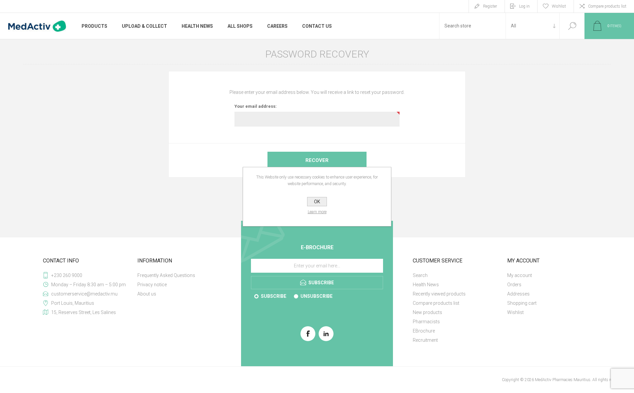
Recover (317, 160)
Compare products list (607, 6)
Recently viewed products (439, 293)
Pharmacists (426, 321)
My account (519, 275)
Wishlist (515, 312)
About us (146, 293)
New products (427, 312)
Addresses (518, 293)
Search (572, 26)
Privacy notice (152, 284)
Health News (426, 284)
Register (490, 6)
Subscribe (273, 296)
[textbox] (473, 26)
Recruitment (425, 340)
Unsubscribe (316, 296)
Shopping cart (522, 303)
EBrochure (424, 331)
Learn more (317, 212)
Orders (514, 284)
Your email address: (255, 106)
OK (317, 201)
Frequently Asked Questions (166, 275)
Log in (524, 6)
